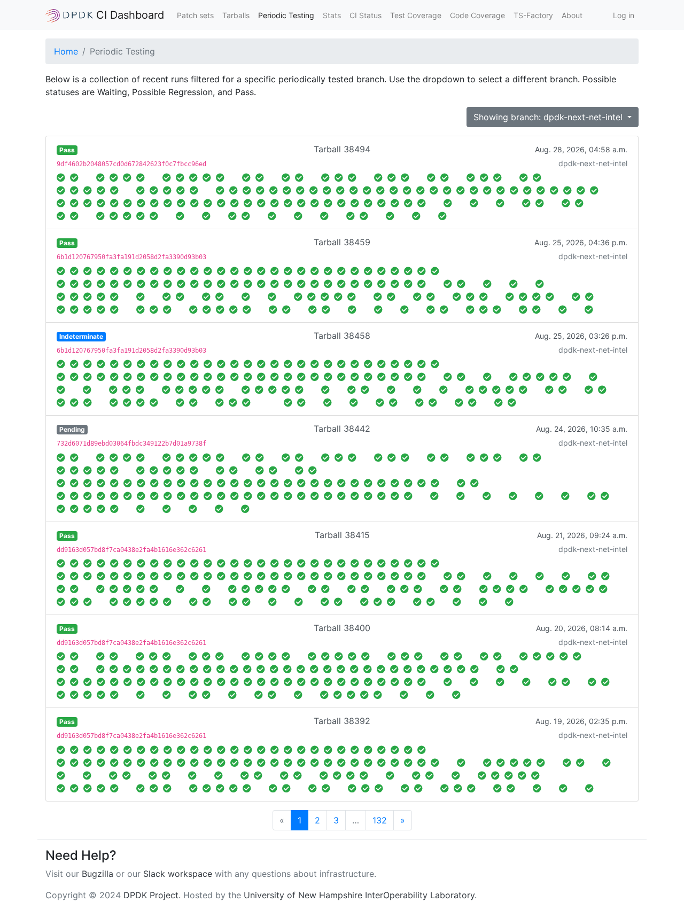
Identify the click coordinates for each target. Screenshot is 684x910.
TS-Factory (533, 15)
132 (379, 820)
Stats (332, 15)
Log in (623, 15)
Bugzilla (97, 873)
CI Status (365, 15)
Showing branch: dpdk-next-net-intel (549, 117)
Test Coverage (415, 15)
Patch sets (195, 15)
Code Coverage (477, 15)
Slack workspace (177, 873)
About (572, 15)
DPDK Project (150, 895)
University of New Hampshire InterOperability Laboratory (359, 895)
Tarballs (236, 15)
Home (66, 51)
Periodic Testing (286, 15)
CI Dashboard (128, 15)
